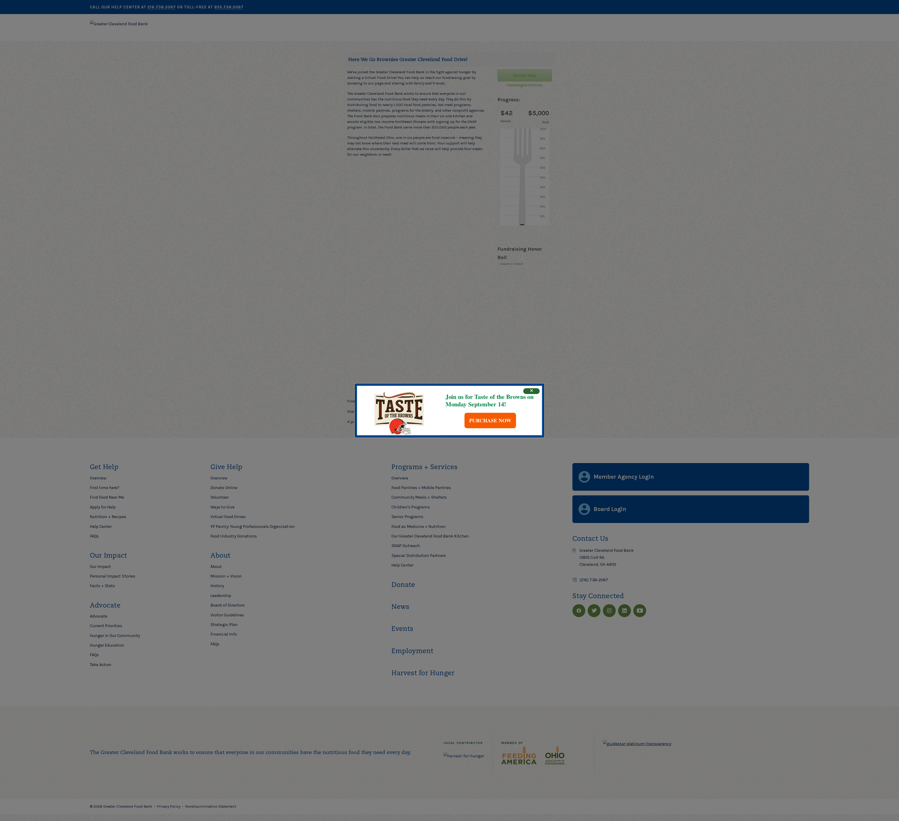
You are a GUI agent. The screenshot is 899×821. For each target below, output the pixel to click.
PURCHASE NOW (490, 420)
